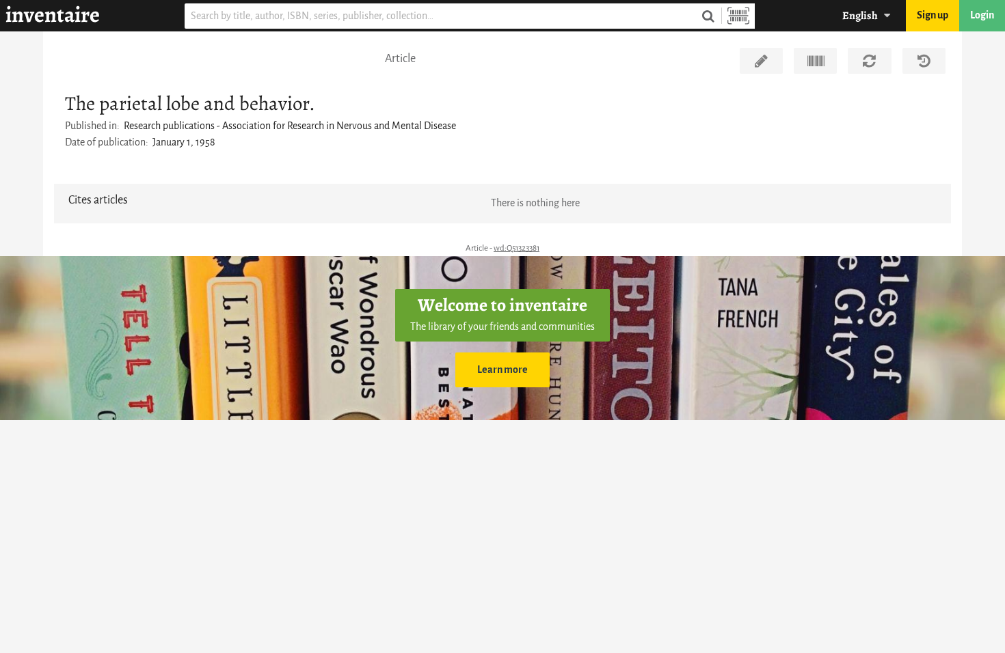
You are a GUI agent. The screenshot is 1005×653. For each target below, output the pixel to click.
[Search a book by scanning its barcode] (738, 16)
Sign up (932, 15)
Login (982, 15)
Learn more (502, 369)
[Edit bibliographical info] (761, 61)
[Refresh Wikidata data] (869, 61)
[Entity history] (924, 61)
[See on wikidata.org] (815, 61)
